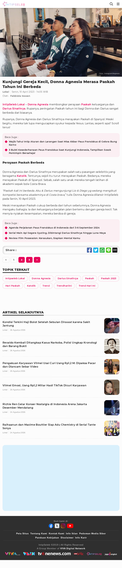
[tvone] (54, 553)
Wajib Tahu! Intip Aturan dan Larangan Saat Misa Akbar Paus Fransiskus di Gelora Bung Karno (63, 143)
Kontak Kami (56, 533)
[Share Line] (108, 250)
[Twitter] (57, 526)
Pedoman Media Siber (92, 533)
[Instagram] (63, 526)
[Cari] (111, 4)
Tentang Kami (38, 533)
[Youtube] (70, 526)
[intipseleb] (94, 553)
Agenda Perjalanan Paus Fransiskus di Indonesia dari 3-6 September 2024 (54, 227)
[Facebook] (51, 526)
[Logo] (13, 4)
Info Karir (81, 537)
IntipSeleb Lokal (14, 104)
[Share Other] (114, 250)
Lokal (6, 91)
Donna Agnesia (38, 104)
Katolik (22, 175)
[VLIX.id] (29, 553)
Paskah (86, 104)
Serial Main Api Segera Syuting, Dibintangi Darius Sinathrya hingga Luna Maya (57, 232)
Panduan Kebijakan (47, 537)
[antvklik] (79, 553)
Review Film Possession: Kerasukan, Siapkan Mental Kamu (44, 238)
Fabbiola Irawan (20, 96)
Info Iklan (72, 533)
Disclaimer (67, 537)
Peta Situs (22, 533)
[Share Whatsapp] (102, 250)
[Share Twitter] (95, 250)
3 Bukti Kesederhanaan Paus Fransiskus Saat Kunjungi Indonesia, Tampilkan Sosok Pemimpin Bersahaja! (60, 151)
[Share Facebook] (89, 250)
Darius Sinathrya (14, 108)
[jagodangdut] (111, 553)
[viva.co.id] (12, 553)
